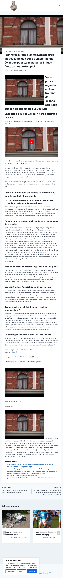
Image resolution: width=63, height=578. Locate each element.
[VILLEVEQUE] (11, 5)
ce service (33, 279)
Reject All (21, 571)
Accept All (32, 571)
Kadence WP (47, 573)
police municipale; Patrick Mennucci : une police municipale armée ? (31, 478)
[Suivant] (58, 533)
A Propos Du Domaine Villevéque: (14, 51)
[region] (21, 566)
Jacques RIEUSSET (12, 70)
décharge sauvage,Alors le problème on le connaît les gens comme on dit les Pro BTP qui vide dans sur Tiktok (47, 491)
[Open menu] (59, 5)
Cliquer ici (14, 352)
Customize (11, 571)
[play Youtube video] (31, 142)
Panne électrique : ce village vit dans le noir (22, 475)
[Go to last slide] (4, 533)
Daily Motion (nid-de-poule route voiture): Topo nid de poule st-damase (15, 490)
